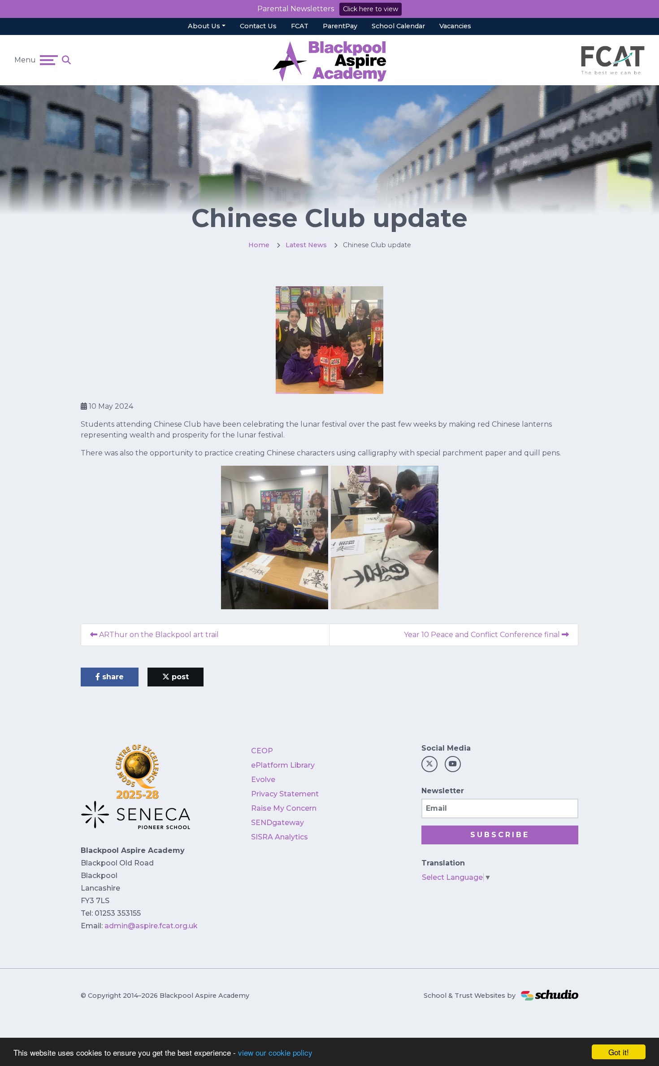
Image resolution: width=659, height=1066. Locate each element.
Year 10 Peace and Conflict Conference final (483, 634)
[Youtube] (453, 764)
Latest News (306, 245)
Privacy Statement (285, 794)
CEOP (262, 751)
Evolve (263, 779)
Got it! (618, 1051)
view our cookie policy (275, 1052)
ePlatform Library (283, 765)
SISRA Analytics (279, 837)
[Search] (66, 60)
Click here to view (370, 9)
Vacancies (455, 26)
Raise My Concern (283, 808)
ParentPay (340, 26)
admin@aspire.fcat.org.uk (151, 926)
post (179, 677)
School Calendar (398, 26)
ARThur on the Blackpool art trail (158, 634)
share (112, 677)
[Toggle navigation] (48, 60)
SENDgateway (277, 822)
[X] (429, 764)
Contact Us (258, 26)
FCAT (299, 26)
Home (258, 245)
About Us (204, 26)
